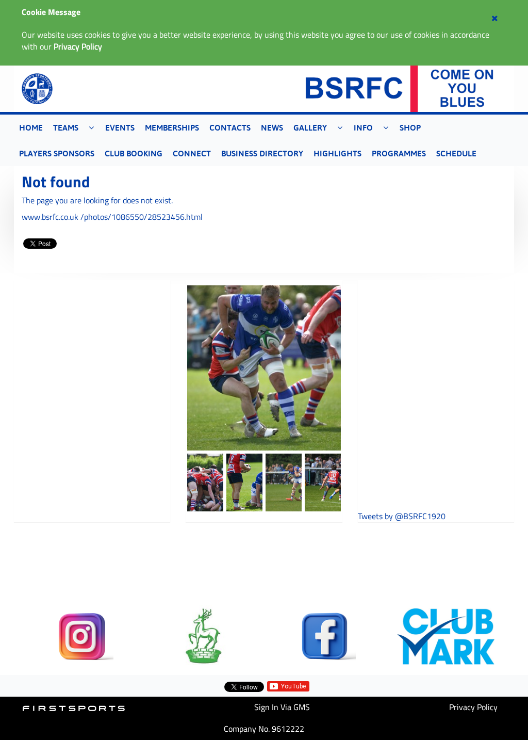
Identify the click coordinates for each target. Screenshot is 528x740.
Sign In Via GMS (282, 707)
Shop (410, 127)
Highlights (337, 153)
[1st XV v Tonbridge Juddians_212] (323, 482)
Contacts (230, 127)
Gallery (310, 127)
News (272, 127)
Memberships (172, 127)
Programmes (399, 153)
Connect (192, 153)
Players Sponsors (56, 153)
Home (31, 127)
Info (363, 127)
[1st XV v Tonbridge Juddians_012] (244, 482)
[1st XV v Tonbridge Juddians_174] (284, 482)
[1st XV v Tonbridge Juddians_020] (263, 368)
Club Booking (133, 153)
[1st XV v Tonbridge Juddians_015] (205, 482)
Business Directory (262, 153)
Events (120, 127)
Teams (65, 127)
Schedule (456, 153)
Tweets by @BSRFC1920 (402, 516)
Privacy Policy (473, 707)
